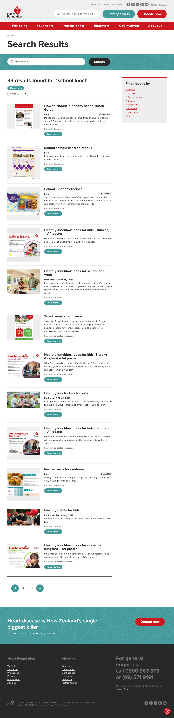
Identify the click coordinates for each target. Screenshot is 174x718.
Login (154, 4)
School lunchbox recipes (63, 189)
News (106, 4)
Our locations (68, 669)
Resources (117, 4)
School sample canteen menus (68, 148)
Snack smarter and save (63, 316)
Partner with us (69, 682)
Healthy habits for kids (62, 510)
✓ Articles (130, 93)
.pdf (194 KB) (106, 114)
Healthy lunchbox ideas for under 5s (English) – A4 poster (72, 547)
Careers (66, 666)
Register (163, 4)
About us (155, 26)
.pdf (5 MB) (107, 474)
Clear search (16, 88)
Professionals (73, 26)
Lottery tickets (119, 14)
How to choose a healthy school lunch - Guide (75, 108)
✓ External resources (136, 97)
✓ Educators (131, 108)
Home (10, 35)
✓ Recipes (130, 101)
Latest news (67, 676)
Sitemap (65, 705)
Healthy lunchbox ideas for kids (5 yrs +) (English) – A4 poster (75, 356)
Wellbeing (20, 26)
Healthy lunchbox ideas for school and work (74, 273)
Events (129, 116)
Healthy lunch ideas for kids (66, 393)
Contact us (95, 4)
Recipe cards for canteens (64, 469)
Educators (102, 26)
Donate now (152, 14)
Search (99, 62)
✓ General (130, 89)
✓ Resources (132, 104)
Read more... (53, 134)
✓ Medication (132, 112)
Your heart (45, 26)
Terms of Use (40, 705)
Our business (68, 672)
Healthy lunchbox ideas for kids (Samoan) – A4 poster (76, 430)
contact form (122, 689)
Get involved (129, 26)
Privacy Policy (54, 705)
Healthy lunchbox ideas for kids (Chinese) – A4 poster (76, 232)
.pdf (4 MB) (107, 194)
